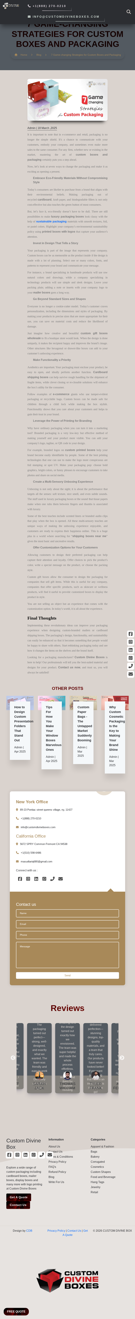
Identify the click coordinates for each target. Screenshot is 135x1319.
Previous (12, 1057)
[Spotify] (130, 634)
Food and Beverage (103, 1176)
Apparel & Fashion (102, 1146)
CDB (29, 1230)
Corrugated (98, 1161)
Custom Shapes (101, 1171)
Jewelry (95, 1187)
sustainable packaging (51, 221)
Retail (94, 1192)
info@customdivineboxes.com (65, 16)
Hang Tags (97, 1182)
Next (121, 1057)
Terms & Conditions (61, 1156)
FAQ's (52, 1166)
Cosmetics (97, 1166)
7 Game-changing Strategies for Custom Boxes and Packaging (86, 54)
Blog (38, 54)
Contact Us (18, 1204)
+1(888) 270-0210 (48, 6)
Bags (94, 1151)
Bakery (95, 1156)
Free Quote (16, 1311)
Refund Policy (57, 1171)
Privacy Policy (57, 1161)
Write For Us (56, 1182)
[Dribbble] (130, 650)
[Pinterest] (130, 642)
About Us (54, 1146)
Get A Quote (19, 1197)
